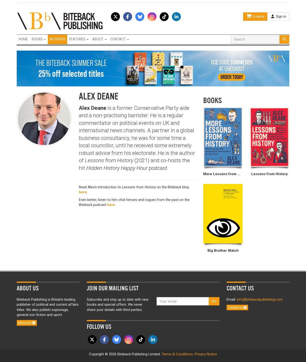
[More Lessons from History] (223, 137)
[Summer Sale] (153, 68)
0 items (258, 16)
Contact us (236, 307)
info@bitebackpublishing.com (260, 299)
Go (214, 301)
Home (23, 39)
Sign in (280, 16)
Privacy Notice (206, 354)
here (83, 192)
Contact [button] (118, 39)
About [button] (98, 39)
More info (25, 323)
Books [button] (38, 39)
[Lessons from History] (269, 137)
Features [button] (77, 39)
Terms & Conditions (177, 354)
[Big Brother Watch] (223, 213)
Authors (57, 39)
